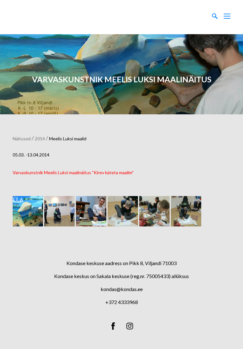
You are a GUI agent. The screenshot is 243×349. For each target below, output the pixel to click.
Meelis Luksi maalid (67, 138)
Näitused (22, 138)
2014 (40, 138)
